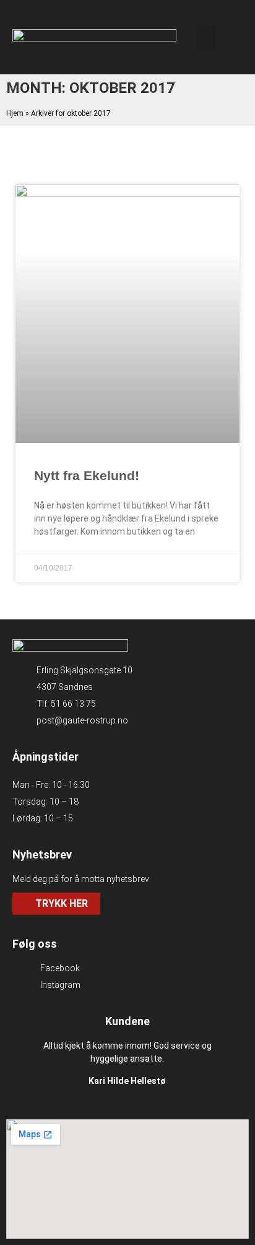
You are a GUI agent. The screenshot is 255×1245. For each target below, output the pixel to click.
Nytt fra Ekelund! (86, 475)
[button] (207, 37)
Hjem (15, 113)
